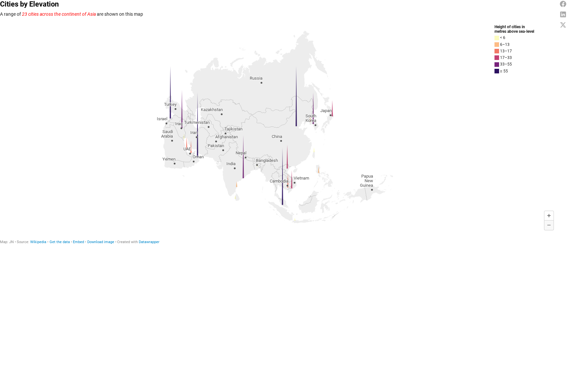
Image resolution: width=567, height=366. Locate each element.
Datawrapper (149, 242)
